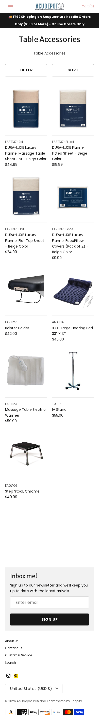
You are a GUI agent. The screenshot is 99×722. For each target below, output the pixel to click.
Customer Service (18, 655)
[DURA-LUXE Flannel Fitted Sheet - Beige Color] (73, 109)
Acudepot (24, 701)
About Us (12, 641)
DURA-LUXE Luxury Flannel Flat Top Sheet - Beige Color (24, 240)
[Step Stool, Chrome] (26, 453)
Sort (73, 70)
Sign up (49, 619)
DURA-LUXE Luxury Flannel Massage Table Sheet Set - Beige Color (25, 153)
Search (10, 663)
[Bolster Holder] (26, 289)
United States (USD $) (31, 688)
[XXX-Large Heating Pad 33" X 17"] (73, 289)
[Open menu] (10, 6)
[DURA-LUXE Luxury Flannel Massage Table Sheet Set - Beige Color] (26, 109)
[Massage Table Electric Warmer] (26, 371)
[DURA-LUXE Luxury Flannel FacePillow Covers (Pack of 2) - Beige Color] (73, 196)
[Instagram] (8, 676)
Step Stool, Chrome (22, 491)
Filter (26, 70)
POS (36, 701)
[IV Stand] (73, 371)
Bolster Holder (17, 328)
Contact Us (13, 648)
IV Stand (59, 409)
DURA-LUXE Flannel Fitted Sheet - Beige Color (69, 153)
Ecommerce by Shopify (64, 701)
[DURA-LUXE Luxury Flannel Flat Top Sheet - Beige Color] (26, 196)
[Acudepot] (49, 6)
